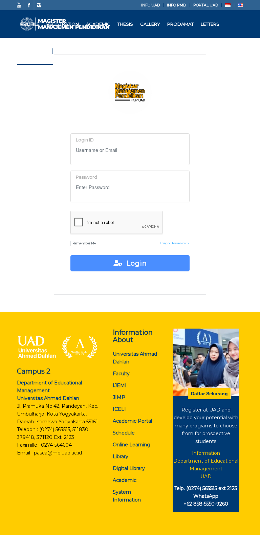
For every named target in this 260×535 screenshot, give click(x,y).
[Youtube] (19, 5)
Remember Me (84, 243)
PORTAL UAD (205, 5)
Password (86, 177)
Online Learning (131, 445)
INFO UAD (150, 5)
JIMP (119, 397)
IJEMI (120, 385)
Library (120, 456)
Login (134, 263)
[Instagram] (39, 5)
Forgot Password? (175, 243)
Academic (124, 480)
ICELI (119, 409)
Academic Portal (132, 421)
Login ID (85, 139)
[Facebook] (29, 5)
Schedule (124, 433)
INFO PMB (176, 5)
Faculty (121, 374)
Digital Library (129, 468)
